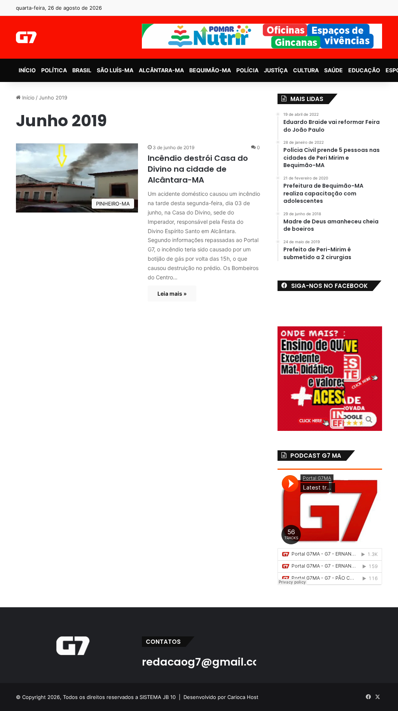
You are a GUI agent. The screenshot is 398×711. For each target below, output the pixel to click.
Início (28, 97)
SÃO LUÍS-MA (115, 70)
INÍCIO (27, 70)
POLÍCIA (247, 70)
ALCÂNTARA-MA (161, 70)
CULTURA (306, 70)
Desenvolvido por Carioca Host (220, 697)
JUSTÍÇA (276, 70)
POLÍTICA (54, 70)
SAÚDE (333, 70)
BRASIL (81, 70)
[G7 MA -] (26, 37)
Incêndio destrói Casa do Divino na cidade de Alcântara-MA (198, 169)
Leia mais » (172, 293)
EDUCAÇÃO (364, 70)
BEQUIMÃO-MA (210, 70)
